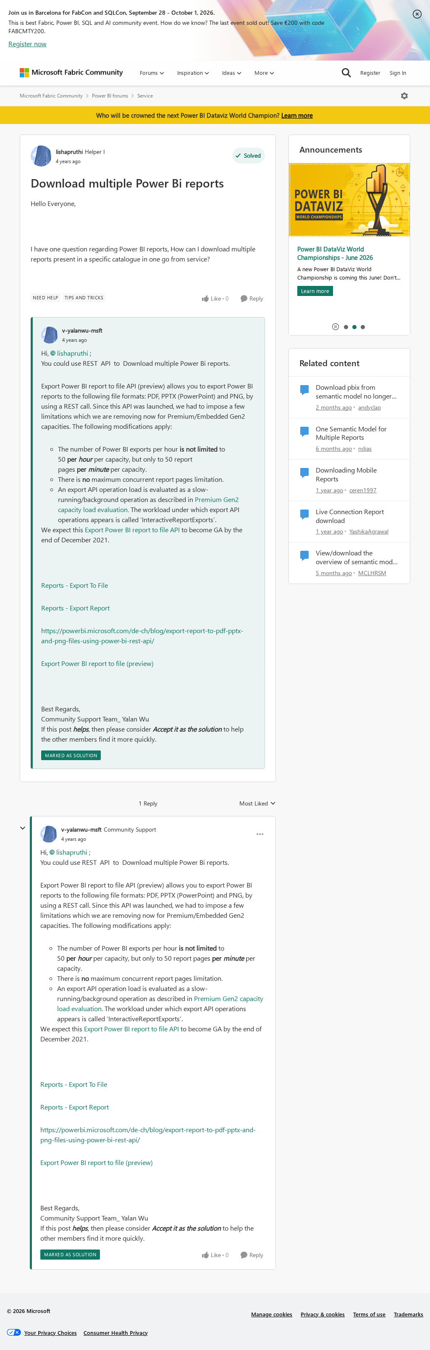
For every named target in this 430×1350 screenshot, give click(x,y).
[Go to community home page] (71, 72)
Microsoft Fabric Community (51, 95)
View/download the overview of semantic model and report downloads (357, 557)
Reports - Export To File (74, 585)
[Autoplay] (335, 326)
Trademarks (408, 1314)
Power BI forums (110, 95)
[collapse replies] (23, 828)
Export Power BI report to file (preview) (97, 663)
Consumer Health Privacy (116, 1332)
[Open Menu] (404, 96)
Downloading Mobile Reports (346, 474)
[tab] (345, 326)
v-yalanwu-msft (82, 330)
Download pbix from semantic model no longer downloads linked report (354, 392)
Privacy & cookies (323, 1314)
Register (370, 72)
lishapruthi (69, 152)
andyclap (369, 407)
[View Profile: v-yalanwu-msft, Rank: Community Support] (48, 834)
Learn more (297, 115)
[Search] (346, 73)
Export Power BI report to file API (132, 529)
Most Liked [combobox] (257, 803)
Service (145, 95)
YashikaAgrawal (368, 531)
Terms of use (369, 1314)
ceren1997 (363, 490)
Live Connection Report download (350, 516)
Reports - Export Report (75, 607)
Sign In (398, 72)
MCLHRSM (372, 573)
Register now (27, 43)
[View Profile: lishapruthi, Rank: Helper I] (41, 155)
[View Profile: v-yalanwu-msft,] (49, 335)
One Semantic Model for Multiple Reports (351, 433)
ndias (365, 448)
